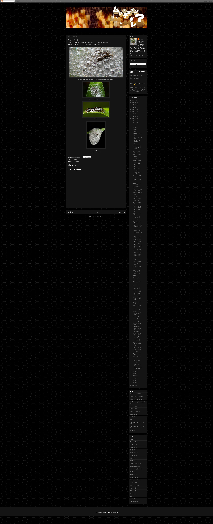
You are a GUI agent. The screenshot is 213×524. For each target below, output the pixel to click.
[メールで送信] (84, 157)
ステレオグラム (134, 463)
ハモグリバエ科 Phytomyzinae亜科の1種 (137, 330)
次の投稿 (70, 212)
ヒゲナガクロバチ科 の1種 (137, 288)
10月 (134, 125)
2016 (133, 109)
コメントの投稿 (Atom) (97, 216)
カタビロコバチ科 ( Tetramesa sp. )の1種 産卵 (137, 366)
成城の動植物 (133, 414)
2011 (133, 385)
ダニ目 (131, 460)
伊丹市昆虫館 (133, 408)
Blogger (116, 512)
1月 (134, 382)
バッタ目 (132, 482)
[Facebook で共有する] (89, 157)
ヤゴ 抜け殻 (136, 319)
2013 (133, 116)
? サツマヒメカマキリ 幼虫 (137, 236)
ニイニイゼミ (136, 158)
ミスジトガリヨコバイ (137, 294)
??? (134, 143)
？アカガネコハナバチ (137, 282)
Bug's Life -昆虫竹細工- (136, 393)
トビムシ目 (133, 477)
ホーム (96, 212)
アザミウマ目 (133, 485)
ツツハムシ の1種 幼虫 (137, 350)
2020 (133, 100)
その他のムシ (133, 466)
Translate (142, 66)
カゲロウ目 (133, 488)
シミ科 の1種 (136, 217)
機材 (131, 496)
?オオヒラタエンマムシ (137, 233)
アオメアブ (136, 219)
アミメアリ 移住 (137, 291)
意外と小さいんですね (136, 75)
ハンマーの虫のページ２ (136, 406)
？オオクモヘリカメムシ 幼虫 (137, 206)
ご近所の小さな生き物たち (137, 399)
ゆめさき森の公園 (74, 161)
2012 (133, 118)
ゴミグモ (135, 196)
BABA (141, 39)
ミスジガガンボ (71, 42)
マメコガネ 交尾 (137, 250)
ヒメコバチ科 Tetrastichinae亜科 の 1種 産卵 (137, 245)
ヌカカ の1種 (136, 340)
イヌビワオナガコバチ (137, 184)
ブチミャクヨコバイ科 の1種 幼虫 (137, 344)
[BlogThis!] (86, 157)
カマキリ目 (133, 490)
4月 (134, 375)
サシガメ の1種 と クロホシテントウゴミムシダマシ (137, 335)
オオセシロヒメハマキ (137, 151)
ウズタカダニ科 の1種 (137, 155)
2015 (133, 111)
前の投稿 (122, 212)
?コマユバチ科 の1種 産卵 (137, 255)
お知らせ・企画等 (134, 469)
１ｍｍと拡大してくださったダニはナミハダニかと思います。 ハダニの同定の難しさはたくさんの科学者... (137, 89)
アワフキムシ (136, 321)
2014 (133, 114)
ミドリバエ (136, 275)
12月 (134, 120)
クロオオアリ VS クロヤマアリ (137, 193)
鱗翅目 (131, 447)
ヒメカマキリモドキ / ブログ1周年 (137, 298)
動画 (131, 458)
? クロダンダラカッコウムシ (137, 240)
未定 (131, 419)
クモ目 (131, 455)
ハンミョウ (136, 316)
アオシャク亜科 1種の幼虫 (137, 199)
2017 (133, 107)
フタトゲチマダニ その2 (137, 357)
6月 (134, 371)
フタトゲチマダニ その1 (137, 361)
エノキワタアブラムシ (137, 222)
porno (131, 80)
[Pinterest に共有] (90, 157)
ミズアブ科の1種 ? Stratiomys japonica (137, 227)
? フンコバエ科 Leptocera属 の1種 (137, 147)
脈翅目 (131, 471)
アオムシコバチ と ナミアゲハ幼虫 (137, 263)
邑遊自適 (132, 430)
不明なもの (133, 474)
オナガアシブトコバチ (137, 302)
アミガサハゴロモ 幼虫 (137, 169)
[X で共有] (87, 157)
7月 (134, 131)
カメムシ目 (74, 159)
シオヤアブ (136, 285)
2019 (133, 102)
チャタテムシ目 (134, 480)
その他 (131, 499)
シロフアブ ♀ (136, 309)
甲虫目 (131, 450)
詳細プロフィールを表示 (136, 55)
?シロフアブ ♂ (137, 187)
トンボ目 (132, 493)
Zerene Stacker (134, 501)
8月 (134, 129)
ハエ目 (131, 444)
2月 (134, 380)
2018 (133, 104)
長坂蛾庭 (132, 417)
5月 (134, 373)
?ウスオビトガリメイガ (137, 134)
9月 (134, 127)
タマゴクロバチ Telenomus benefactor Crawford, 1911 (137, 163)
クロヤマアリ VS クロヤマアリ (137, 189)
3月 (134, 378)
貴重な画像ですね (134, 78)
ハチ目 (131, 439)
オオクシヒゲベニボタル (137, 214)
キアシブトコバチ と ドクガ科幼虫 (137, 313)
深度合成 (132, 452)
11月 (134, 122)
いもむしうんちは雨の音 (136, 396)
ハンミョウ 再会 (137, 252)
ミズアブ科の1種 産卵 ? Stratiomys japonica (137, 139)
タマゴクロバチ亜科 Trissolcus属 (137, 325)
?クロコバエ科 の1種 (137, 173)
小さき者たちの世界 (135, 411)
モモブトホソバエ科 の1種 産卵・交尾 (137, 272)
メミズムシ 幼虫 (137, 230)
